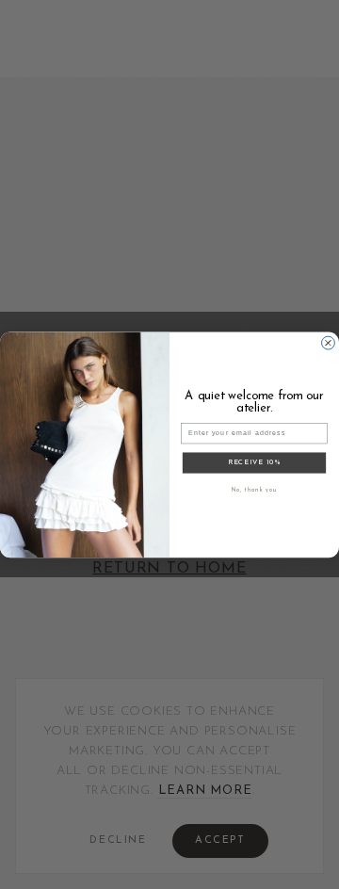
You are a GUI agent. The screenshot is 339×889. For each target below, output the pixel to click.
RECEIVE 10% (255, 463)
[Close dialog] (328, 342)
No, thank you (254, 490)
